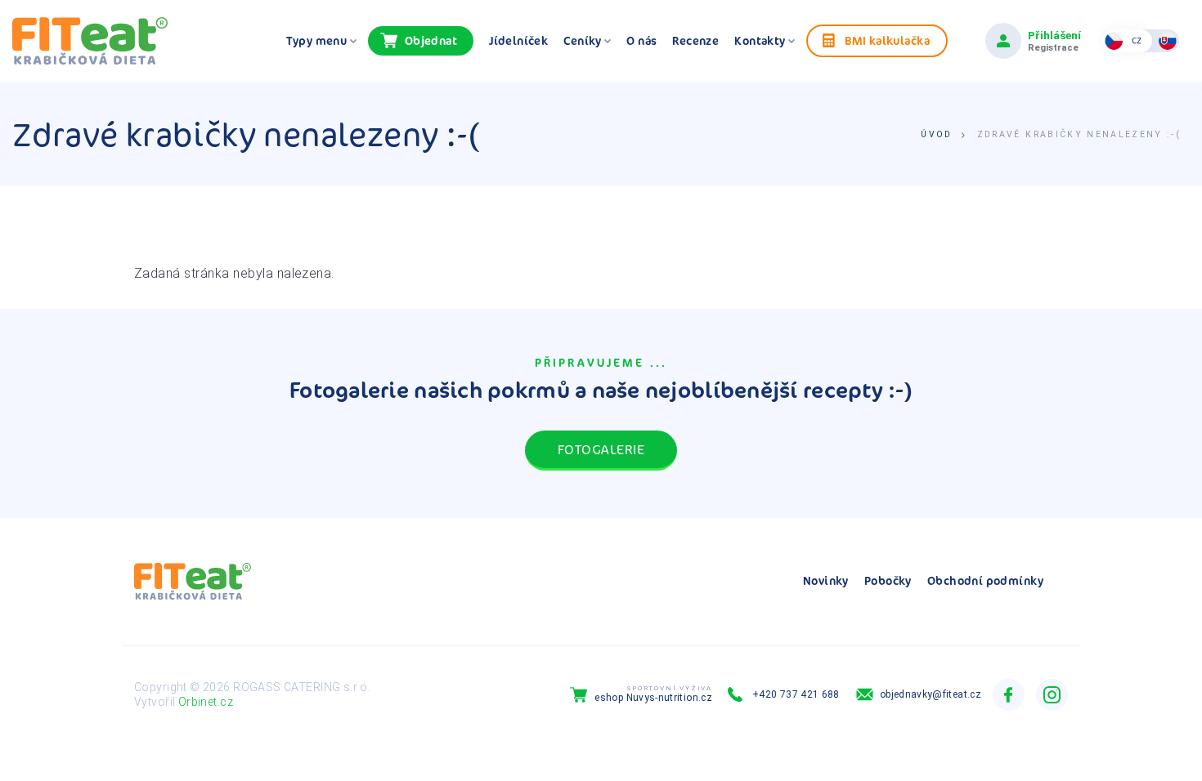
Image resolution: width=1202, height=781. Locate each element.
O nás (641, 41)
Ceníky (583, 41)
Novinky (826, 581)
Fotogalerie (601, 449)
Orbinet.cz (205, 701)
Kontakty (761, 41)
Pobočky (888, 581)
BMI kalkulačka (887, 40)
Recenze (695, 41)
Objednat (431, 40)
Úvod (936, 135)
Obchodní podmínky (985, 581)
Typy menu (318, 41)
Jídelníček (518, 41)
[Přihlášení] (1003, 41)
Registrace (1053, 47)
